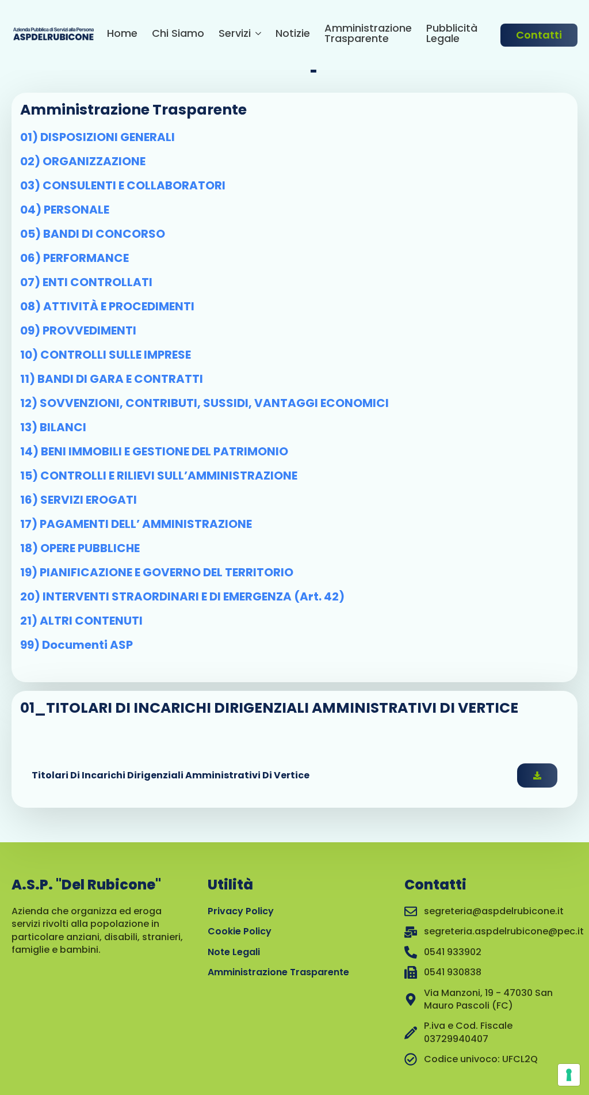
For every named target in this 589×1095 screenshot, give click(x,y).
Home (122, 34)
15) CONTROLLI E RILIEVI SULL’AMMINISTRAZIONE (158, 475)
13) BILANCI (53, 427)
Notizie (293, 34)
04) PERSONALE (64, 209)
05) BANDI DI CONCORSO (92, 234)
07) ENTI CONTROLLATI (86, 282)
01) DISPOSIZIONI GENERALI (97, 137)
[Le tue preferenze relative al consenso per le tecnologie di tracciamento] (569, 1075)
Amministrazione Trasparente (368, 34)
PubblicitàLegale (451, 34)
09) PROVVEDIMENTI (78, 330)
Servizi (235, 34)
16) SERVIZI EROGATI (78, 500)
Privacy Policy (241, 911)
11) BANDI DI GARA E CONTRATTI (111, 379)
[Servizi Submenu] (256, 34)
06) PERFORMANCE (74, 258)
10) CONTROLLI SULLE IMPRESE (105, 355)
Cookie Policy (239, 931)
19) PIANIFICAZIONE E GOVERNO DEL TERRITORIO (156, 572)
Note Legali (234, 952)
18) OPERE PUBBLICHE (80, 548)
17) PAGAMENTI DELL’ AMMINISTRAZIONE (136, 524)
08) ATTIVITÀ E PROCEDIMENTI (107, 306)
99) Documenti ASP (76, 645)
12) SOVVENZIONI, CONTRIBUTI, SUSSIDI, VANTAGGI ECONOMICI (204, 403)
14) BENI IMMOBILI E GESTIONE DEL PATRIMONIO (154, 451)
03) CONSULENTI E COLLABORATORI (122, 185)
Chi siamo (178, 34)
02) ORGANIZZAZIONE (83, 161)
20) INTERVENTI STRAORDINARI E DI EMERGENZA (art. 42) (182, 596)
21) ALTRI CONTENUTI (81, 621)
